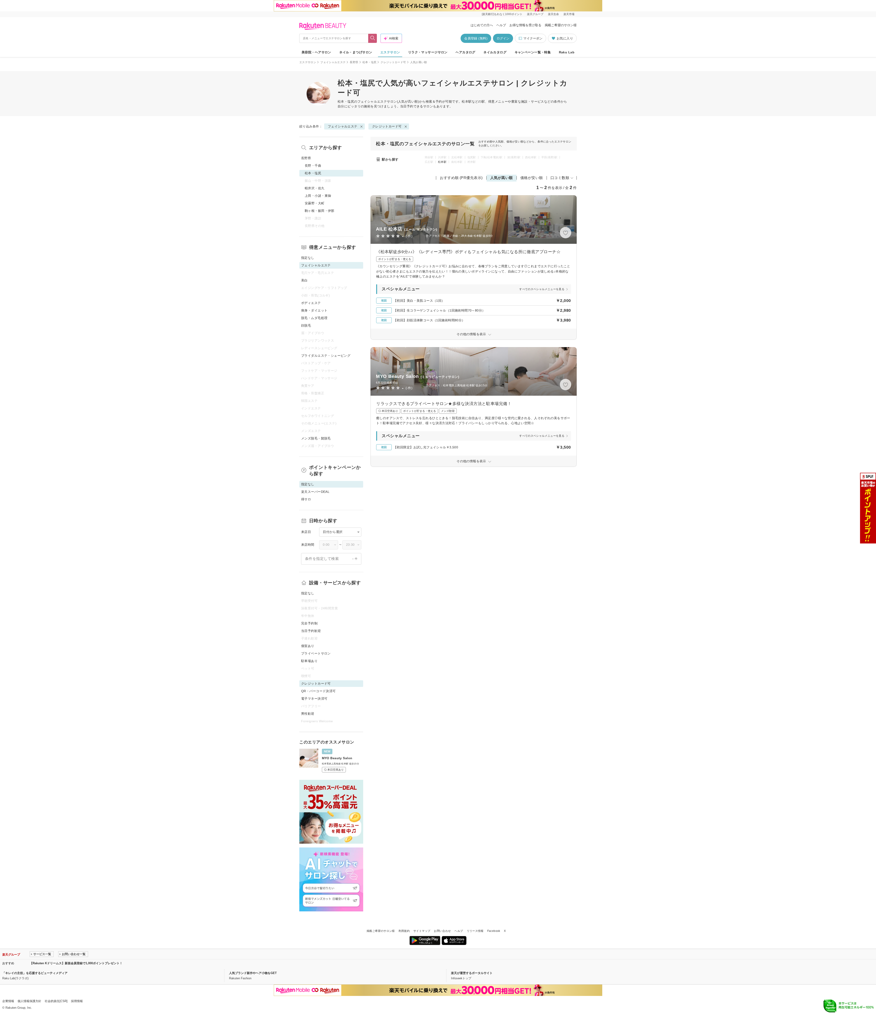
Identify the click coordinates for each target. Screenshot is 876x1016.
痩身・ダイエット (314, 310)
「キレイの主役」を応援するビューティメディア (35, 973)
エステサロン (390, 52)
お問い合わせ (442, 931)
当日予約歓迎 (311, 631)
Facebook (493, 931)
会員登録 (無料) (476, 38)
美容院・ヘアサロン (316, 52)
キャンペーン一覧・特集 (533, 52)
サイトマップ (421, 931)
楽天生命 (553, 14)
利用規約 (404, 931)
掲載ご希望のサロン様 (561, 25)
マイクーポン (532, 38)
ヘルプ (501, 25)
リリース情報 (475, 931)
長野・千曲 (313, 165)
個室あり (307, 646)
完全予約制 (309, 623)
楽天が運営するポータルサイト (472, 973)
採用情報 (77, 1001)
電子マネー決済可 (314, 698)
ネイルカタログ (494, 52)
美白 (304, 280)
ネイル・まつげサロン (355, 52)
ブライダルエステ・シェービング (325, 355)
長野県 (354, 62)
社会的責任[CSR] (56, 1001)
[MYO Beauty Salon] (331, 760)
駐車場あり (309, 661)
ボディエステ (311, 303)
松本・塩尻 (369, 62)
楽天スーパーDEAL (315, 492)
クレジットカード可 (393, 62)
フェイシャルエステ (333, 62)
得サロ (306, 499)
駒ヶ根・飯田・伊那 (319, 211)
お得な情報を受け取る (525, 25)
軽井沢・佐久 (315, 188)
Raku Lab (566, 52)
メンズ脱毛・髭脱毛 (316, 438)
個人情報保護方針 (29, 1001)
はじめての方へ (482, 25)
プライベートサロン (316, 653)
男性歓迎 (307, 713)
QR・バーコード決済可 (318, 691)
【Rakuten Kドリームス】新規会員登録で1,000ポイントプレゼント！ (76, 963)
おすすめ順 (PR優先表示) (461, 178)
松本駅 (442, 162)
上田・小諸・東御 (318, 195)
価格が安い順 (531, 178)
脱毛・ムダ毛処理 (314, 318)
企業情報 (8, 1001)
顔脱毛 (306, 325)
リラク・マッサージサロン (428, 52)
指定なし (307, 258)
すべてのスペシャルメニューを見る (541, 289)
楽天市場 (568, 14)
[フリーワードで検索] (372, 38)
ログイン (503, 38)
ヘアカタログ (465, 52)
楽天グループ (535, 14)
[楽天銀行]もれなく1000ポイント (502, 14)
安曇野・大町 (315, 203)
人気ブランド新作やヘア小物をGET (253, 973)
